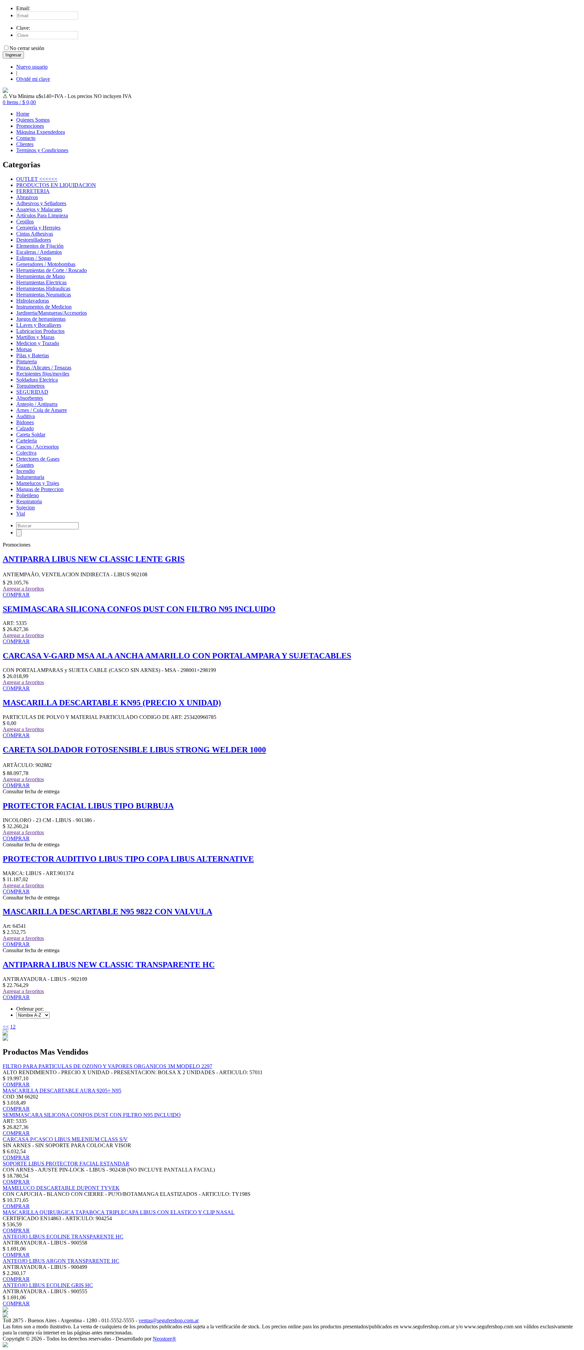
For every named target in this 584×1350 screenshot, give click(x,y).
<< (6, 1027)
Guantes (25, 465)
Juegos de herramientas (41, 319)
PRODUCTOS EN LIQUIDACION (56, 185)
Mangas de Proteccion (40, 489)
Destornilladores (33, 240)
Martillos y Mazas (35, 337)
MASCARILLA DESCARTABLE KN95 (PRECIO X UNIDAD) (112, 702)
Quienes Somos (33, 120)
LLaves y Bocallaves (38, 325)
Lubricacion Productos (40, 331)
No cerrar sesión (26, 48)
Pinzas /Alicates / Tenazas (43, 367)
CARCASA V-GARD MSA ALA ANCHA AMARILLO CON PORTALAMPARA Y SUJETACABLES (177, 655)
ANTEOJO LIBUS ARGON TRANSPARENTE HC (61, 1261)
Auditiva (25, 416)
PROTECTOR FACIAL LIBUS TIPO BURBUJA (88, 805)
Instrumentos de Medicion (44, 307)
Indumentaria (30, 477)
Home (22, 114)
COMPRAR (16, 595)
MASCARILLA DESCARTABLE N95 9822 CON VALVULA (107, 911)
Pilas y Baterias (32, 355)
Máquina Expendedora (40, 132)
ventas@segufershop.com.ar (169, 1320)
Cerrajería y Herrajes (38, 228)
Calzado (25, 428)
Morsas (24, 349)
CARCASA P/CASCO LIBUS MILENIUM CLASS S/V (65, 1139)
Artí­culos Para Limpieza (42, 215)
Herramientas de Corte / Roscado (51, 270)
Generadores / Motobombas (45, 264)
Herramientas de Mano (40, 276)
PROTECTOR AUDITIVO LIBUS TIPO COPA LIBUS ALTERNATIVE (128, 858)
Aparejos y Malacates (39, 209)
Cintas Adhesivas (34, 234)
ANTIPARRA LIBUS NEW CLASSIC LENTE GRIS (94, 559)
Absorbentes (29, 398)
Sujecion (25, 507)
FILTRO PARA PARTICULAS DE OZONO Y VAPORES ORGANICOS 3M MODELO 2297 (107, 1066)
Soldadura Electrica (37, 380)
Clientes (24, 144)
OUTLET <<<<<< (36, 179)
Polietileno (27, 495)
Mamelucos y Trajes (37, 483)
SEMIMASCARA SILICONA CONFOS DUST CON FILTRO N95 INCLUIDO (139, 609)
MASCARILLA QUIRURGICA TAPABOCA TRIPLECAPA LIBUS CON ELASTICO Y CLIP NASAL (119, 1212)
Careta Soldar (30, 434)
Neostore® (164, 1339)
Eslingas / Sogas (33, 258)
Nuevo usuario (32, 67)
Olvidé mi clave (33, 79)
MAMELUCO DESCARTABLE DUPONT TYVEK (61, 1188)
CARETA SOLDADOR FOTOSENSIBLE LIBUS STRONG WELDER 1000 (134, 749)
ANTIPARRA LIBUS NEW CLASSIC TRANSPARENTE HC (109, 964)
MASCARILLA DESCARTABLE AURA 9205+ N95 (62, 1090)
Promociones (30, 126)
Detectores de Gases (37, 459)
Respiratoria (29, 501)
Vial (20, 513)
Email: (23, 8)
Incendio (25, 471)
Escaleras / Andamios (39, 252)
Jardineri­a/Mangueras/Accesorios (51, 313)
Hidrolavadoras (32, 301)
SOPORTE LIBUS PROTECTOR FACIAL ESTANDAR (66, 1163)
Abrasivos (27, 197)
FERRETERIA (33, 191)
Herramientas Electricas (41, 282)
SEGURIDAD (32, 392)
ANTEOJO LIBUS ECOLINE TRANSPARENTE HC (63, 1236)
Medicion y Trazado (37, 343)
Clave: (23, 28)
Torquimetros (30, 386)
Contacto (25, 138)
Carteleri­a (26, 440)
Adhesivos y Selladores (41, 203)
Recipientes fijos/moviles (42, 374)
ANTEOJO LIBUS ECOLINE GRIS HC (48, 1285)
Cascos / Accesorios (37, 447)
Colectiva (26, 453)
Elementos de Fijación (40, 246)
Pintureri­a (26, 361)
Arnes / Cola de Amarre (41, 410)
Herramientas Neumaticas (43, 294)
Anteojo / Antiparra (36, 404)
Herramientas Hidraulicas (43, 288)
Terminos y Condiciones (42, 150)
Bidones (25, 422)
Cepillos (25, 221)
